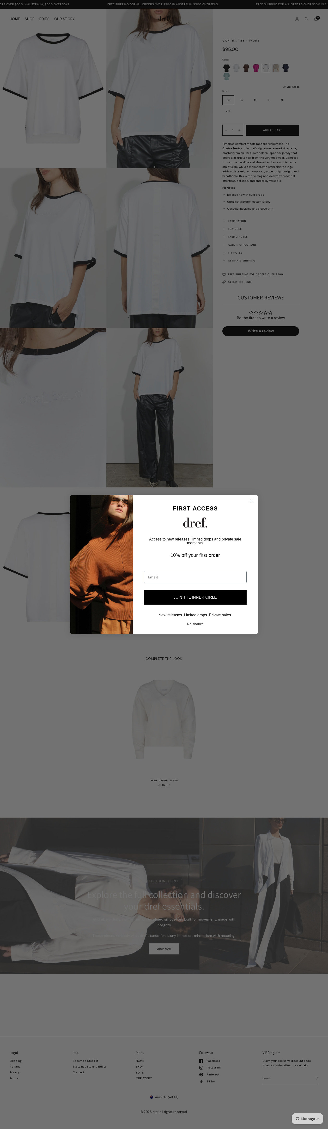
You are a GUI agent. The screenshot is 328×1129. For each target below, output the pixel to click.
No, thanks (195, 624)
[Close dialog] (251, 501)
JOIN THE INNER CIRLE (195, 597)
